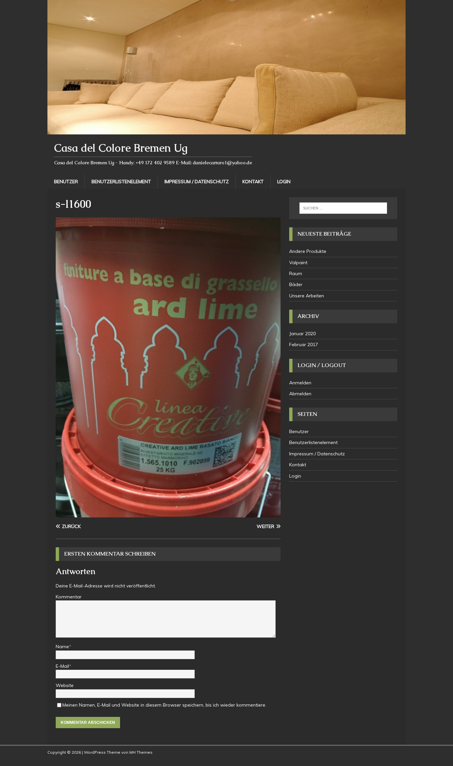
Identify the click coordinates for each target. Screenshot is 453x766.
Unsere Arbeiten (306, 296)
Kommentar (69, 597)
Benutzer (66, 182)
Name (62, 647)
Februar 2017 (303, 344)
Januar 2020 (302, 334)
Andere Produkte (307, 251)
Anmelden (300, 383)
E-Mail (62, 666)
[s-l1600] (168, 514)
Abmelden (300, 394)
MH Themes (141, 752)
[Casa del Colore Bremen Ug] (226, 131)
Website (65, 685)
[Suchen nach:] (343, 208)
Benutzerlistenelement (121, 182)
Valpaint (298, 263)
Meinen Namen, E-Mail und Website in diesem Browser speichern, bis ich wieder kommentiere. (164, 705)
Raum (295, 273)
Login (284, 182)
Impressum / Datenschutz (196, 182)
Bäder (295, 284)
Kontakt (253, 182)
